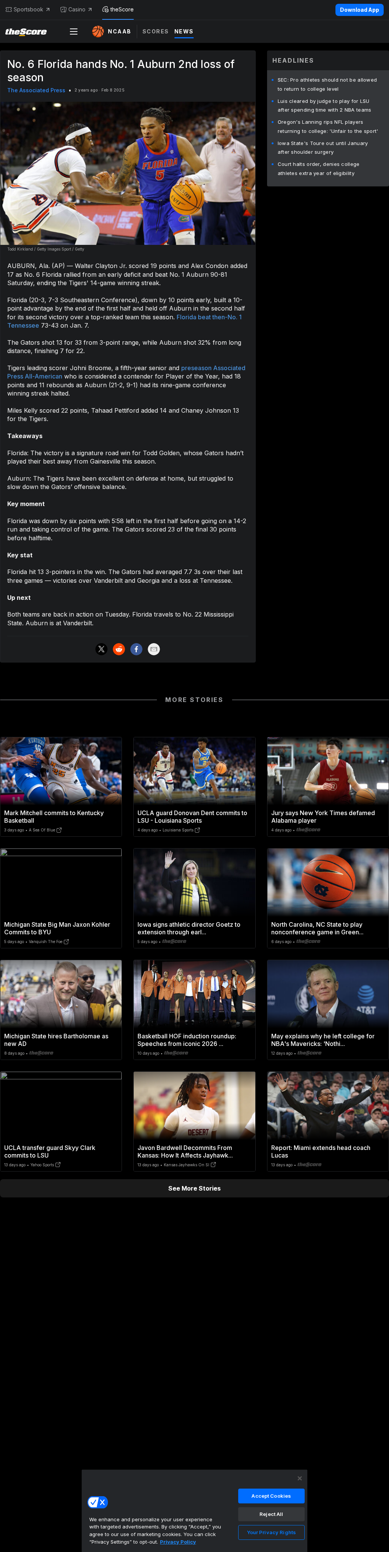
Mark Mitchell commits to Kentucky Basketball (54, 816)
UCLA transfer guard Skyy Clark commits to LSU (49, 1151)
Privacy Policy (178, 1542)
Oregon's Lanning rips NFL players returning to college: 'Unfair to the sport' (328, 126)
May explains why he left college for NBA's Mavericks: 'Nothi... (323, 1039)
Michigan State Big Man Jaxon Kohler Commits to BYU (57, 928)
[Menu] (74, 31)
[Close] (299, 1478)
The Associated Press (36, 90)
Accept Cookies (271, 1496)
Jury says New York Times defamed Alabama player (323, 816)
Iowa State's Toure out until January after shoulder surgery (323, 147)
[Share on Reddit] (119, 649)
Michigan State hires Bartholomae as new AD (56, 1039)
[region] (194, 1510)
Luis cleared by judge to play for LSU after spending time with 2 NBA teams (325, 105)
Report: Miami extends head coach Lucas (320, 1151)
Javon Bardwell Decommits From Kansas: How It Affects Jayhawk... (185, 1151)
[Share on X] (101, 649)
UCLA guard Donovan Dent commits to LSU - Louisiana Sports (192, 816)
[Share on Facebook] (136, 649)
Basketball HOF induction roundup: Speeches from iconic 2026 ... (187, 1039)
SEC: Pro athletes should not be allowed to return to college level (327, 84)
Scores (155, 31)
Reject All (271, 1514)
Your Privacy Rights (271, 1532)
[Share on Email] (154, 649)
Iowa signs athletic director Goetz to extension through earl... (189, 928)
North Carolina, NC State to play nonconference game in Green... (317, 928)
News (184, 31)
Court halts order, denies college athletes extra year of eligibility (319, 168)
